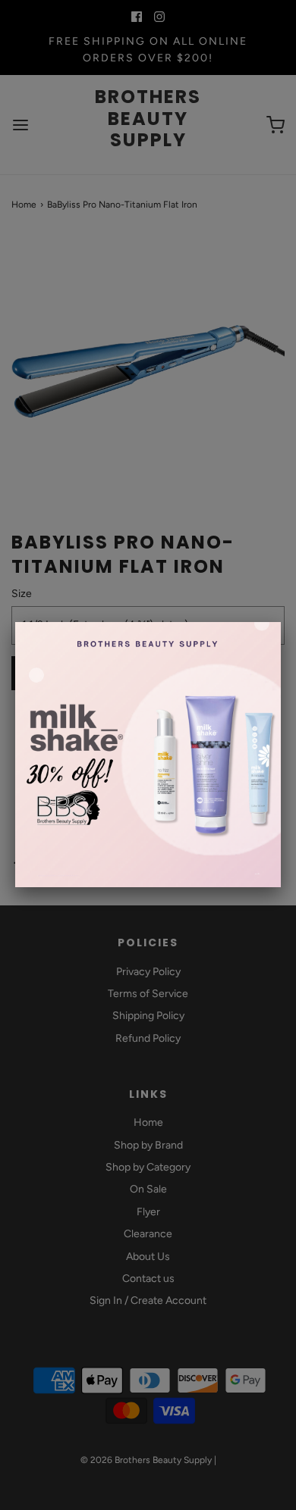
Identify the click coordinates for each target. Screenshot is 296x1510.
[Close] (280, 622)
